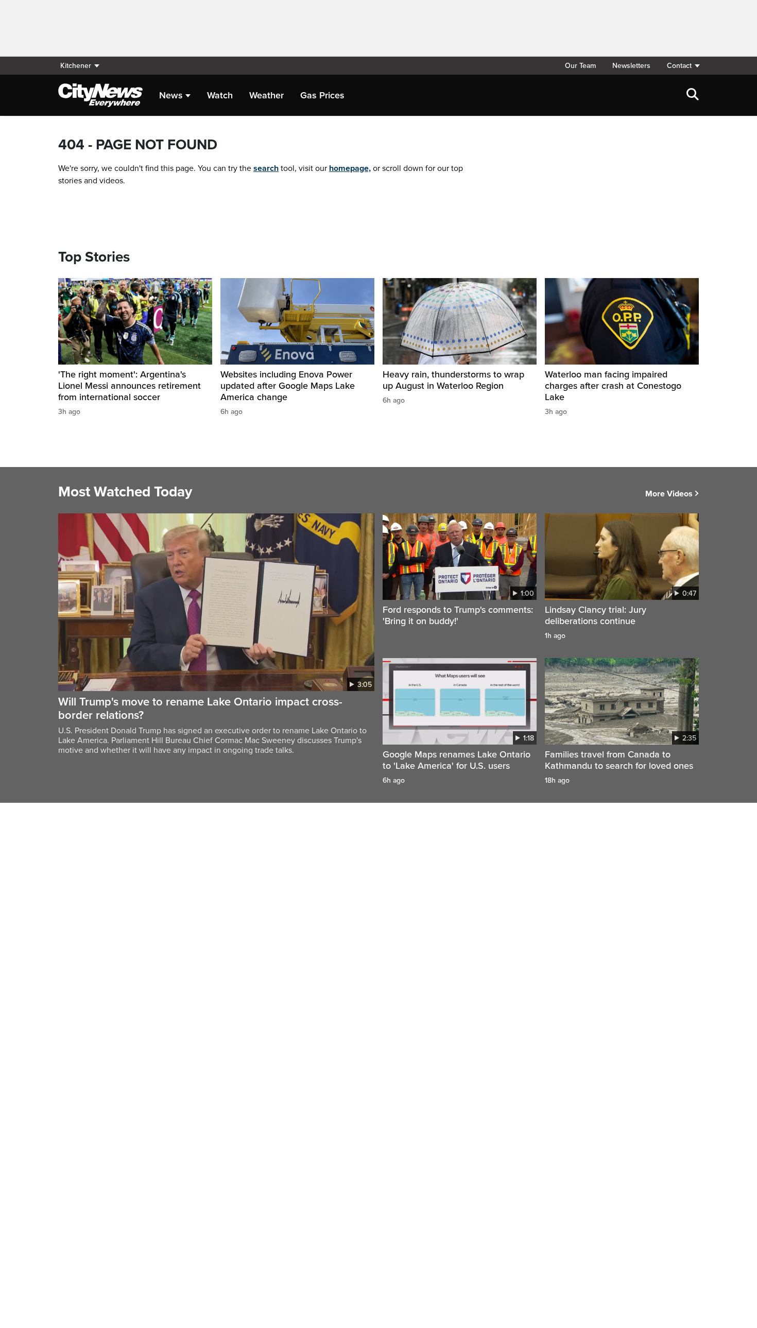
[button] (679, 66)
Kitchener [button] (75, 65)
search (266, 168)
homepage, (350, 168)
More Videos (669, 494)
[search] (692, 95)
